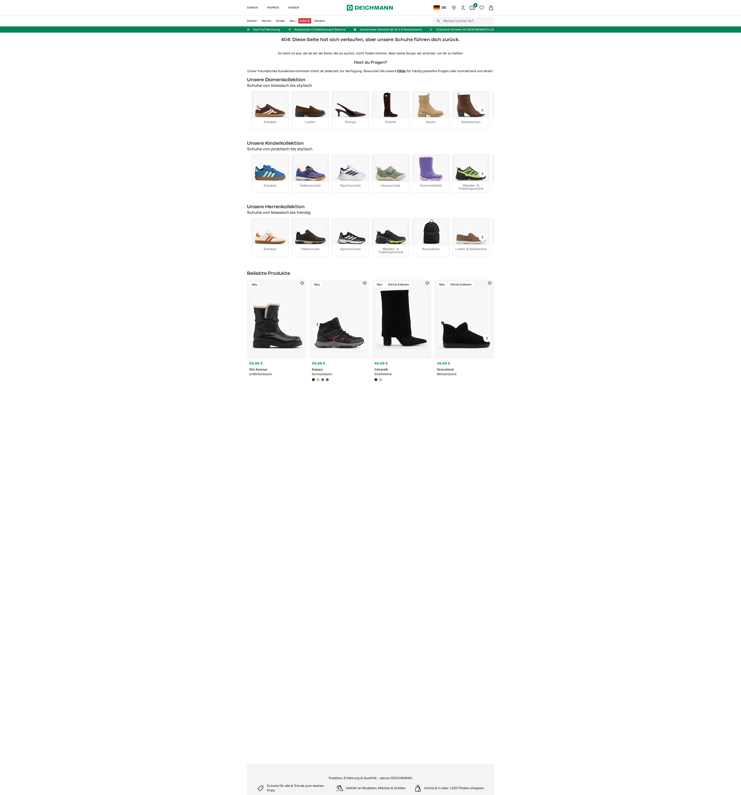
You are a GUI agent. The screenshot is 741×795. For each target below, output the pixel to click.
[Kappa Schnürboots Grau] (322, 379)
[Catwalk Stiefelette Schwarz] (401, 338)
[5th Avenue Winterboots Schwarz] (276, 338)
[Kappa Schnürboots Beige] (318, 379)
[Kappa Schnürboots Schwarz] (339, 338)
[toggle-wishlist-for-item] (302, 283)
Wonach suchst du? (458, 21)
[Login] (463, 8)
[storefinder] (454, 8)
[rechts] (487, 338)
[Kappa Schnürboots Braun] (327, 379)
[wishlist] (482, 8)
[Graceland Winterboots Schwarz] (464, 338)
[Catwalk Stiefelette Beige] (380, 379)
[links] (482, 110)
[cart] (491, 8)
